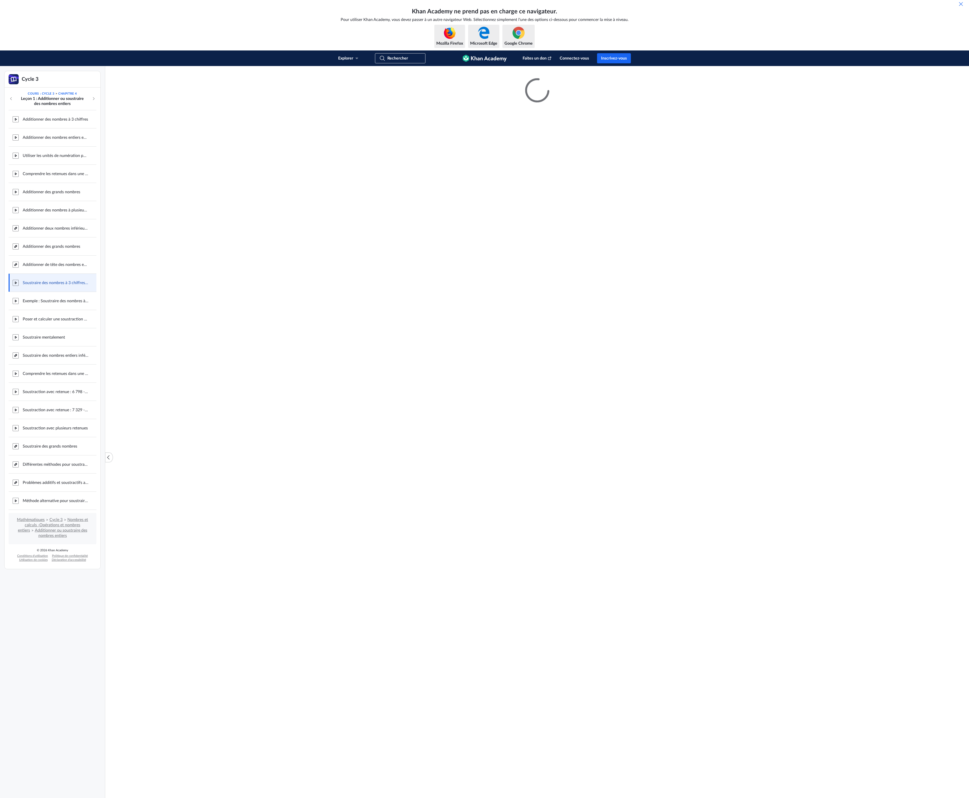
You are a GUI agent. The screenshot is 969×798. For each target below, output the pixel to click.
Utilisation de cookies (33, 611)
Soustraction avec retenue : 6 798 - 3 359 (55, 444)
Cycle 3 (56, 571)
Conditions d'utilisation (32, 607)
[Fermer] (961, 4)
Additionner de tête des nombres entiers (55, 316)
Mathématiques (31, 571)
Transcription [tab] (485, 635)
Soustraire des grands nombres (50, 498)
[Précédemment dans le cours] (11, 150)
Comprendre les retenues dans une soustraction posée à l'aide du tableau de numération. (55, 425)
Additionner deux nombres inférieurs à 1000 (55, 280)
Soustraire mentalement (44, 389)
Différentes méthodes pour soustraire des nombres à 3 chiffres (55, 516)
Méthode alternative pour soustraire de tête (55, 553)
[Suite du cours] (94, 150)
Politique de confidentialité (70, 607)
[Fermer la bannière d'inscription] (960, 75)
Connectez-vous (574, 58)
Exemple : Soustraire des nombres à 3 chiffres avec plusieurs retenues (55, 353)
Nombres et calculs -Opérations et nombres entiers (53, 576)
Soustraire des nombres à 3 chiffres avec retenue (55, 335)
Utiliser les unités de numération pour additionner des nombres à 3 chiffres (55, 207)
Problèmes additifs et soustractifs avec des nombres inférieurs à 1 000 (55, 534)
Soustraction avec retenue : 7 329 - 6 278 (55, 462)
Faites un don (535, 58)
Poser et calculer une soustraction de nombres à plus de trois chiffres (55, 371)
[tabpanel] (537, 648)
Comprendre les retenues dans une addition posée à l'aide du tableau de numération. (55, 226)
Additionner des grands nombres (51, 244)
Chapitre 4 (67, 145)
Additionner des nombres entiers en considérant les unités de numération (55, 189)
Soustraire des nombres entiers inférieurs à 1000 (55, 407)
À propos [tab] (459, 635)
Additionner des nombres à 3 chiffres (55, 171)
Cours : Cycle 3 (41, 145)
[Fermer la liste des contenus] (109, 483)
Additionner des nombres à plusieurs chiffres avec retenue (55, 262)
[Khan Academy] (485, 58)
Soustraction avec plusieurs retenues (55, 480)
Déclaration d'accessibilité (69, 611)
